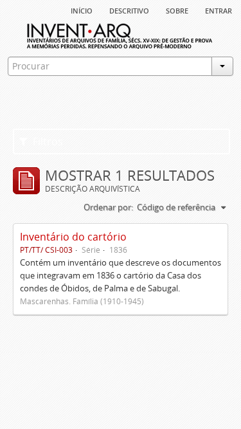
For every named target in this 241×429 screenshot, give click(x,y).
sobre (177, 10)
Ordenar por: (108, 207)
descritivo (129, 10)
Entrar (218, 10)
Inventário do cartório (73, 237)
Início (82, 10)
